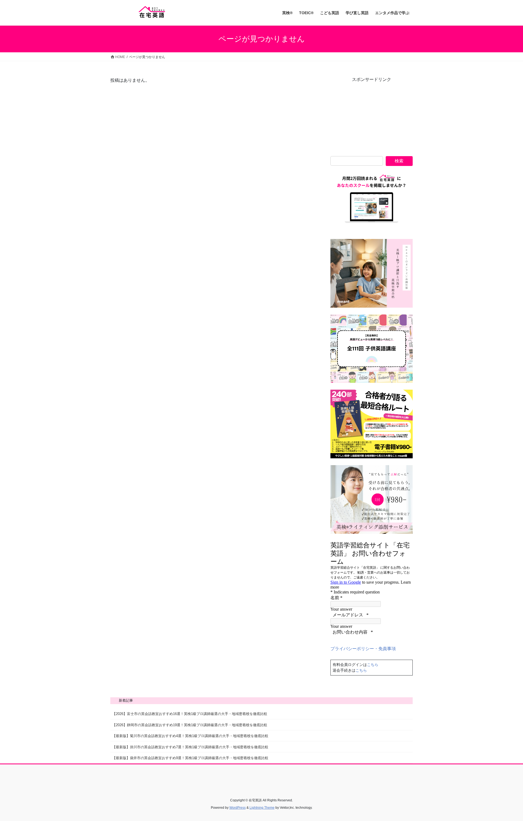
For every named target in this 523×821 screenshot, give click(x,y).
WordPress (237, 808)
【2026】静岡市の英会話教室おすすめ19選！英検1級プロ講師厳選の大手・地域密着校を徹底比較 (189, 725)
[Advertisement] (371, 117)
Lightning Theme (262, 808)
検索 (399, 161)
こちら (372, 664)
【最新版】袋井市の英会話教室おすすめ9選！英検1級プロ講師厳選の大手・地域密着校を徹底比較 (190, 758)
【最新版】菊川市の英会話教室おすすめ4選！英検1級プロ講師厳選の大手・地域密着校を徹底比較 (190, 736)
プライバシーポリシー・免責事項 (363, 648)
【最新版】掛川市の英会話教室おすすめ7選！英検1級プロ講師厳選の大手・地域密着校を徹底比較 (190, 747)
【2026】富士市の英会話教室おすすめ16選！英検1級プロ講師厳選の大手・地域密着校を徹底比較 (189, 714)
